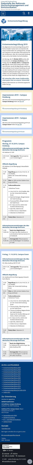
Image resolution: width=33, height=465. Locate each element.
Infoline (15, 453)
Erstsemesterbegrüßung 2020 (12, 378)
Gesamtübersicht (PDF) (10, 415)
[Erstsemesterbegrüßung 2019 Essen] (13, 131)
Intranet (6, 453)
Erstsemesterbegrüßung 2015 (12, 388)
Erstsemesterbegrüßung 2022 (12, 374)
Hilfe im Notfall (9, 456)
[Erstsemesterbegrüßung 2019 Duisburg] (14, 108)
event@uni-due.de (10, 461)
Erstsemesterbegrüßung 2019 (12, 380)
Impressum (21, 456)
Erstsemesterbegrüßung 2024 (12, 370)
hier (9, 84)
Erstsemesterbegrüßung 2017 (12, 384)
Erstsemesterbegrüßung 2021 (12, 376)
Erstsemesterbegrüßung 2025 (12, 368)
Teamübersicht (6, 428)
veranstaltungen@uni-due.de (11, 435)
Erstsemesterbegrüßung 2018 (12, 382)
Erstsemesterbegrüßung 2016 (12, 386)
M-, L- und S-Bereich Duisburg (11, 419)
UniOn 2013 (6, 392)
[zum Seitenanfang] (29, 461)
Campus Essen (7, 421)
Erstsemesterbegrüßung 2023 (12, 372)
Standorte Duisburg (9, 417)
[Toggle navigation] (3, 14)
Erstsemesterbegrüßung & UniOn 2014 (14, 390)
